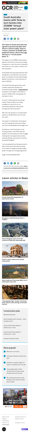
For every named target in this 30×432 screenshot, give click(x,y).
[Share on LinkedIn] (11, 39)
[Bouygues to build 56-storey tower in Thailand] (15, 209)
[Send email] (18, 39)
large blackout (23, 89)
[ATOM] (8, 429)
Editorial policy (20, 422)
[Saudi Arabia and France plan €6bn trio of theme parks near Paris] (15, 271)
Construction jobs (12, 311)
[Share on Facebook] (5, 39)
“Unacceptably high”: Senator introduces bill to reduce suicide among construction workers (15, 371)
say (25, 52)
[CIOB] (21, 429)
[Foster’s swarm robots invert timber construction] (15, 250)
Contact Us (5, 422)
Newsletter (5, 417)
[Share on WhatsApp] (15, 39)
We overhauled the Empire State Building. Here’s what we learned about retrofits (16, 380)
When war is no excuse (13, 351)
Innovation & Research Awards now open (16, 357)
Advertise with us (20, 417)
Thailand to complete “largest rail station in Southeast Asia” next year (16, 363)
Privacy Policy (19, 419)
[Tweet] (8, 39)
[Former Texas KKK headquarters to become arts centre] (15, 188)
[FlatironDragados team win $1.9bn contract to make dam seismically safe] (15, 230)
